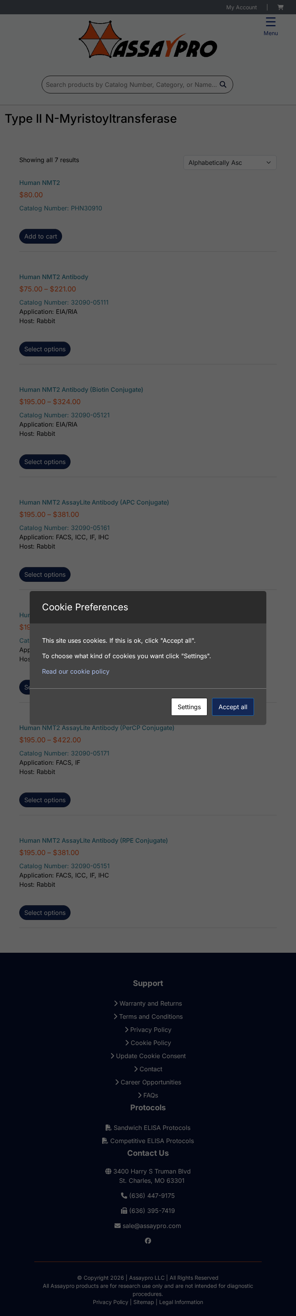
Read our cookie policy (75, 671)
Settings (189, 707)
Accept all (233, 707)
